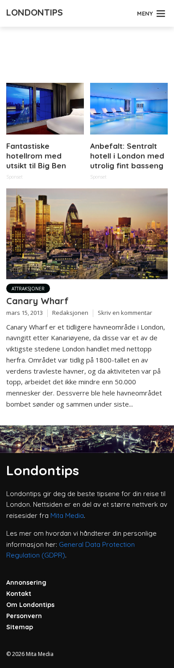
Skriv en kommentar (125, 313)
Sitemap (19, 627)
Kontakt (18, 594)
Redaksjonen (70, 313)
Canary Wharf (37, 300)
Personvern (24, 616)
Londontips (34, 12)
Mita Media (67, 515)
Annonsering (26, 582)
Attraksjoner (28, 288)
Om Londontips (30, 605)
